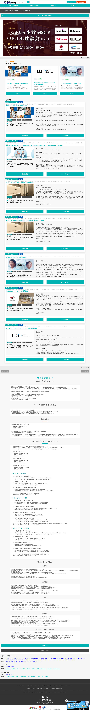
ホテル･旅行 (50, 659)
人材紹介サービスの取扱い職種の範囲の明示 (54, 688)
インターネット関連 (22, 658)
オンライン (40, 661)
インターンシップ (56, 668)
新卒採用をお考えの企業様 (40, 688)
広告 (37, 658)
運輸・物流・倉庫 (29, 659)
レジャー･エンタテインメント (58, 659)
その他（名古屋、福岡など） (32, 661)
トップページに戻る (45, 650)
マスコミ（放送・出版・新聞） (41, 659)
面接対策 (28, 668)
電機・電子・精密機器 (17, 659)
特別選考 (13, 668)
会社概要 (28, 688)
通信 (39, 658)
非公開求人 (33, 668)
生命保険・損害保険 (60, 658)
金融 (17, 668)
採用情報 (33, 688)
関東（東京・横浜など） (10, 661)
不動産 (34, 659)
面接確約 (46, 676)
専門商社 (46, 658)
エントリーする (65, 135)
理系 (38, 668)
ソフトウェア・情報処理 (31, 658)
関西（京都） (23, 661)
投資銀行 (54, 658)
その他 (73, 659)
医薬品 (71, 658)
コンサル (8, 668)
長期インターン (43, 668)
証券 (52, 658)
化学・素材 (78, 658)
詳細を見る (18, 93)
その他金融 (67, 658)
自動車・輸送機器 (9, 659)
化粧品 (74, 658)
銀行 (49, 658)
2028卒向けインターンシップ (11, 656)
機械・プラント (83, 658)
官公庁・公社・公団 (68, 659)
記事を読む (73, 5)
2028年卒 (12, 666)
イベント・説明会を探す (14, 5)
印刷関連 (23, 659)
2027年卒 (8, 666)
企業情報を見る (53, 5)
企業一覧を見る (45, 645)
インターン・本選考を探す (33, 5)
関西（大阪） (18, 661)
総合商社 (42, 658)
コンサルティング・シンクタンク (12, 658)
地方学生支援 (22, 668)
